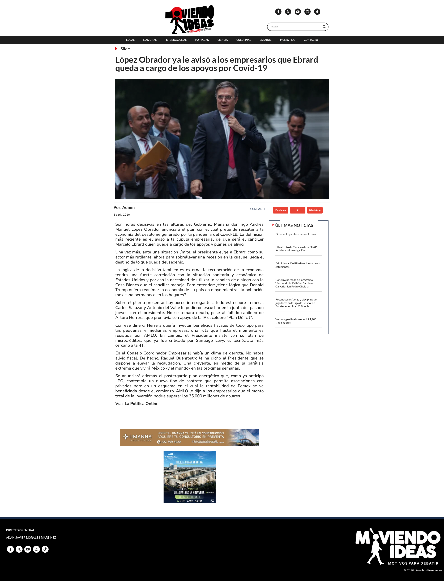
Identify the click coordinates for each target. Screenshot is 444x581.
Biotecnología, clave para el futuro (295, 234)
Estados (265, 39)
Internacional (176, 39)
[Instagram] (307, 12)
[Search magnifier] (324, 26)
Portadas (202, 39)
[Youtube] (298, 12)
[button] (280, 210)
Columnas (243, 39)
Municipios (287, 39)
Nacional (150, 39)
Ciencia (222, 39)
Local (130, 39)
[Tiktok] (317, 12)
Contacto (311, 39)
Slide (125, 48)
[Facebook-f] (278, 12)
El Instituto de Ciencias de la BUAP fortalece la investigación (296, 248)
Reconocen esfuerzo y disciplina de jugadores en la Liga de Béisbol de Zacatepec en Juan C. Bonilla (296, 303)
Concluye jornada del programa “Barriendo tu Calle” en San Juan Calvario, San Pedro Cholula (294, 283)
